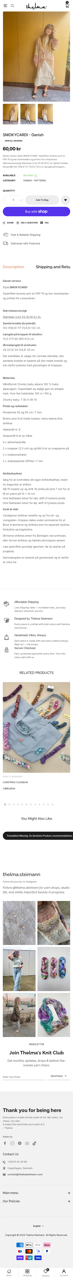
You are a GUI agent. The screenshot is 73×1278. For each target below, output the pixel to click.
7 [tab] (31, 804)
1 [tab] (33, 96)
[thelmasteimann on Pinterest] (20, 1143)
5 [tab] (22, 804)
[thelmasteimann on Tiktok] (34, 1143)
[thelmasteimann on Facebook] (5, 1143)
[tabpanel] (36, 57)
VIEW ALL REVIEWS (13, 141)
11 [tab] (48, 804)
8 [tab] (35, 804)
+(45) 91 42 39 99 (17, 1161)
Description (13, 267)
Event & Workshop (12, 776)
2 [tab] (36, 96)
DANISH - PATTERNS (34, 180)
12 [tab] (52, 804)
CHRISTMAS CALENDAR (15, 782)
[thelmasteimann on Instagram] (12, 1143)
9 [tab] (39, 804)
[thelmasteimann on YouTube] (27, 1143)
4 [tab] (18, 804)
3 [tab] (39, 96)
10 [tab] (44, 804)
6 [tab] (26, 804)
